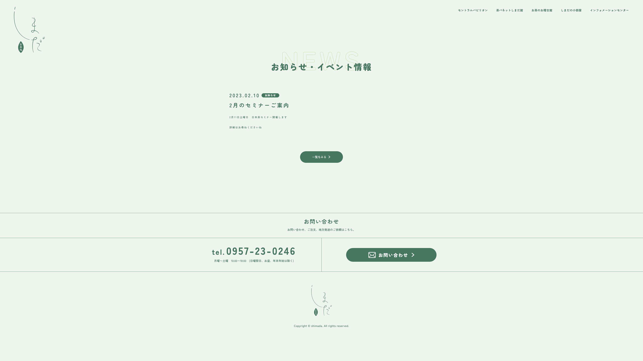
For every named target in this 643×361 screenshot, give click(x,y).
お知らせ (270, 95)
